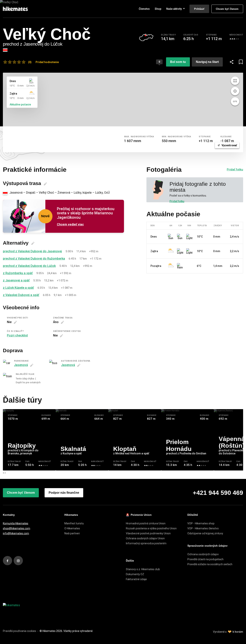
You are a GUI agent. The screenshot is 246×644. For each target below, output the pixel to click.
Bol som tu (178, 61)
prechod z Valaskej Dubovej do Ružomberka (34, 258)
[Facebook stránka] (7, 560)
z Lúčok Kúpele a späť (18, 288)
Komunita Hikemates (15, 523)
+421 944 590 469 (218, 492)
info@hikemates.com (16, 533)
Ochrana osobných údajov (203, 554)
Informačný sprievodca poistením (146, 543)
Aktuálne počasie (20, 104)
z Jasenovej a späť (16, 280)
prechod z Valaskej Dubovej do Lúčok (29, 266)
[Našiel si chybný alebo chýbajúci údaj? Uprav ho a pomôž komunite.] (45, 183)
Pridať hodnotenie (47, 62)
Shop (158, 8)
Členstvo (144, 8)
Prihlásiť (199, 8)
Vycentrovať (229, 145)
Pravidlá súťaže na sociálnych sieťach (209, 564)
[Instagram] (18, 560)
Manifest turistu (74, 523)
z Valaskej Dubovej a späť (21, 295)
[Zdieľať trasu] (231, 62)
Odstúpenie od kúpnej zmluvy (205, 533)
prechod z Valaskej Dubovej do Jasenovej (32, 251)
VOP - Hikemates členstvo (203, 528)
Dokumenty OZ (135, 574)
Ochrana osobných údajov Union (145, 538)
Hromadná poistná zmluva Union (145, 523)
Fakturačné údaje (136, 579)
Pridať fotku (235, 169)
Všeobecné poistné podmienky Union (148, 533)
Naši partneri (72, 533)
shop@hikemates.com (16, 528)
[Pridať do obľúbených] (241, 62)
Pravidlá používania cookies (19, 630)
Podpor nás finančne (64, 492)
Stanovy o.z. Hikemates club (143, 569)
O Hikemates (72, 528)
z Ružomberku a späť (18, 273)
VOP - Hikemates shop (200, 523)
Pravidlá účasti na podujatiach (205, 559)
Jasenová (21, 365)
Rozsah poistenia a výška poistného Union (151, 528)
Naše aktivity (174, 8)
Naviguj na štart (207, 61)
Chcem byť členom (227, 8)
